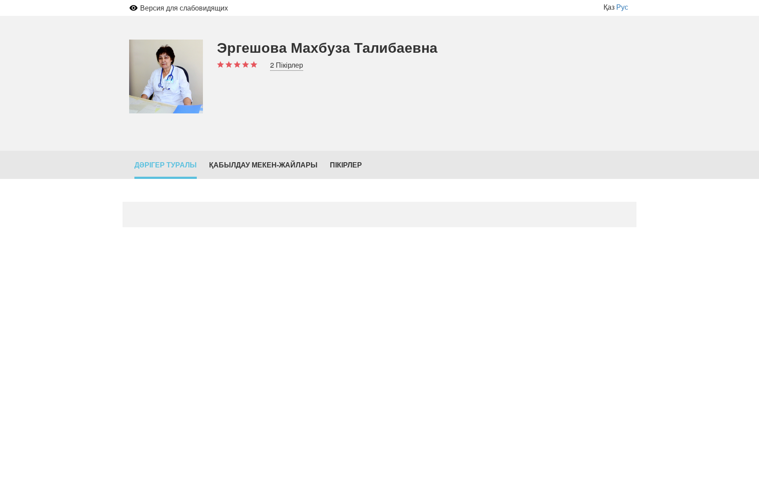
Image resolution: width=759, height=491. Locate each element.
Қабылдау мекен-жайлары (263, 165)
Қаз (609, 7)
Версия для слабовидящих (184, 8)
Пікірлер (346, 165)
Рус (622, 7)
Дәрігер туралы (165, 165)
